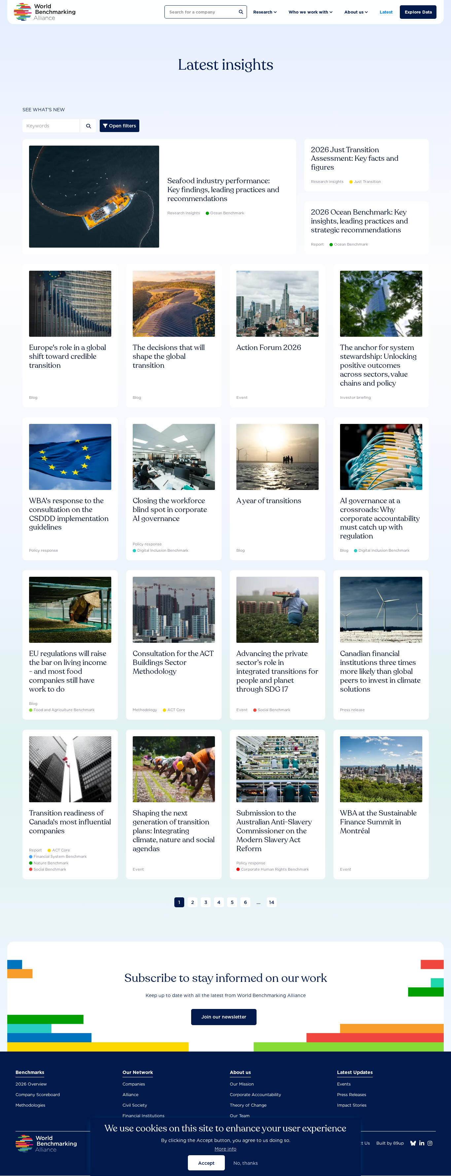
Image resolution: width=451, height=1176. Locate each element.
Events (344, 1084)
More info (225, 1149)
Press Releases (351, 1094)
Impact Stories (351, 1105)
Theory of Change (248, 1105)
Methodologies (30, 1105)
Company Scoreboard (38, 1094)
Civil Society (134, 1105)
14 (271, 902)
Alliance (130, 1094)
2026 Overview (31, 1084)
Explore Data (418, 12)
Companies (133, 1084)
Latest (386, 12)
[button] (264, 12)
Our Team (240, 1115)
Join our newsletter (223, 1017)
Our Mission (242, 1084)
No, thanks (245, 1162)
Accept (206, 1162)
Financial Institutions (143, 1115)
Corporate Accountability (255, 1094)
